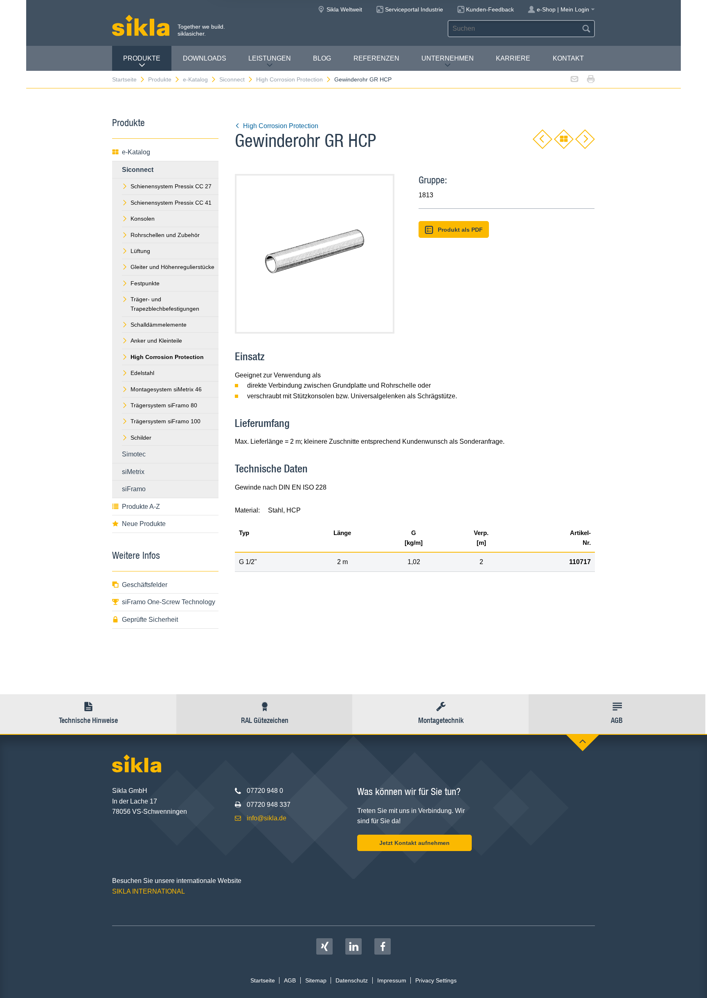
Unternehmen (447, 58)
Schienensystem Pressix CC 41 (171, 202)
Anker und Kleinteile (156, 340)
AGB (290, 980)
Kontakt (568, 58)
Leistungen (269, 58)
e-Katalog (195, 79)
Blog (322, 58)
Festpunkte (145, 283)
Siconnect (232, 79)
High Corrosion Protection (289, 79)
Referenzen (376, 58)
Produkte (141, 58)
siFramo (134, 488)
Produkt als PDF (460, 229)
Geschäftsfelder (144, 584)
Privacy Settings (436, 980)
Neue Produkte (144, 523)
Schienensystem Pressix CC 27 (171, 186)
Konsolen (143, 218)
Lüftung (140, 251)
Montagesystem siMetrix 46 (166, 389)
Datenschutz (351, 980)
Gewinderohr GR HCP (363, 79)
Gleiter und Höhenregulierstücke (172, 267)
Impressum (391, 980)
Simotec (134, 454)
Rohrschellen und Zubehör (165, 235)
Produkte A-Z (141, 506)
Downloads (204, 58)
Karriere (513, 58)
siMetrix (133, 471)
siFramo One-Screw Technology (168, 601)
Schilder (141, 437)
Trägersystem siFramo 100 (165, 421)
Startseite (124, 79)
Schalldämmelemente (159, 324)
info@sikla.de (266, 818)
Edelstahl (142, 373)
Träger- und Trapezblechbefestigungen (165, 304)
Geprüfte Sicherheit (150, 619)
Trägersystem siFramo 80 (164, 405)
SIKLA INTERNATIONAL (148, 891)
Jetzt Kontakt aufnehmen (414, 843)
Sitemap (315, 980)
